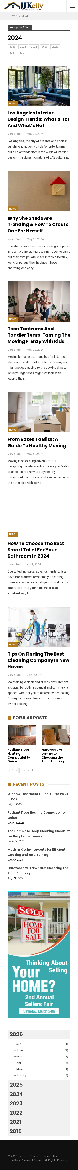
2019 (21, 53)
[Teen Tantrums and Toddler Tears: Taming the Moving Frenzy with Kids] (39, 301)
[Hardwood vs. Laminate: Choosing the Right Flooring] (56, 735)
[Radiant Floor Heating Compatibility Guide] (22, 735)
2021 (12, 53)
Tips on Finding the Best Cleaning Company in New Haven (38, 660)
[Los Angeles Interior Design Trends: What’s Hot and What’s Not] (39, 86)
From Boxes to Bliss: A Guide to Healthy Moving (37, 442)
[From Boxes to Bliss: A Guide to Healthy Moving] (39, 412)
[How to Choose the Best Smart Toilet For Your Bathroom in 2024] (39, 516)
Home (12, 103)
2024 (34, 46)
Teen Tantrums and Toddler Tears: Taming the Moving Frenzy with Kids (39, 335)
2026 (12, 46)
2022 (55, 46)
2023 (44, 46)
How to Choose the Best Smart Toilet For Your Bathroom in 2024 (36, 549)
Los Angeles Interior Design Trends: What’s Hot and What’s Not (39, 119)
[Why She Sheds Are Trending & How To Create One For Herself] (39, 191)
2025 (23, 46)
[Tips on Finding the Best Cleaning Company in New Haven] (39, 627)
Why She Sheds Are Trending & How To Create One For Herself (38, 224)
